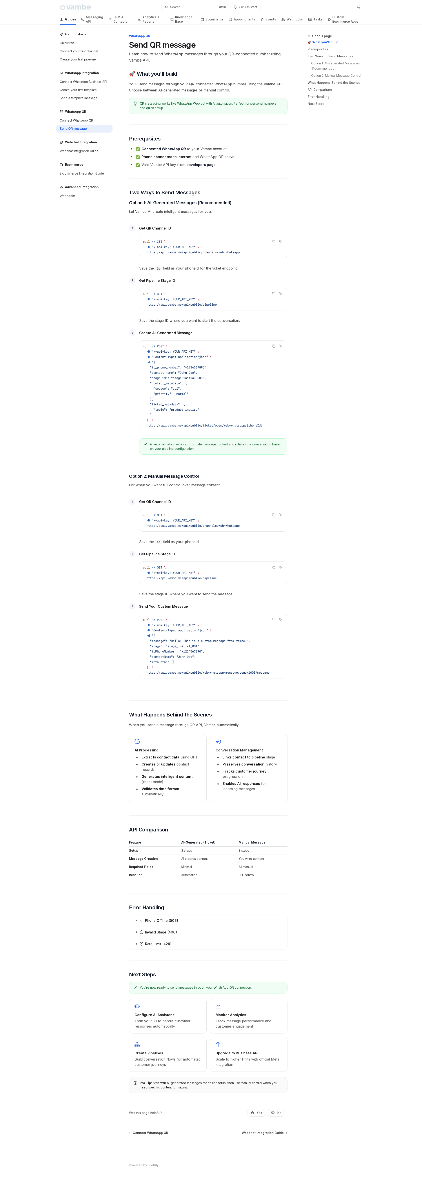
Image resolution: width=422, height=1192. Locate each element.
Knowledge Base (184, 19)
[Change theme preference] (358, 7)
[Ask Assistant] (281, 241)
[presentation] (213, 386)
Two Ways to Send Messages (330, 56)
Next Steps (316, 104)
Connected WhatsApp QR (164, 149)
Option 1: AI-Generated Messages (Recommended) (336, 65)
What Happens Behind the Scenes (334, 82)
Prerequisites (318, 49)
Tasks (318, 19)
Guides (70, 19)
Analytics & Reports (151, 19)
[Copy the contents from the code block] (273, 241)
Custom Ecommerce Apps (345, 19)
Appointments (244, 19)
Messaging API (94, 19)
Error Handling (318, 96)
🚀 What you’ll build (323, 42)
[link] (167, 1016)
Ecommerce (214, 19)
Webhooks (295, 19)
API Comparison (320, 89)
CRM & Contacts (120, 19)
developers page (201, 164)
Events (271, 19)
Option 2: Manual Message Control (336, 75)
